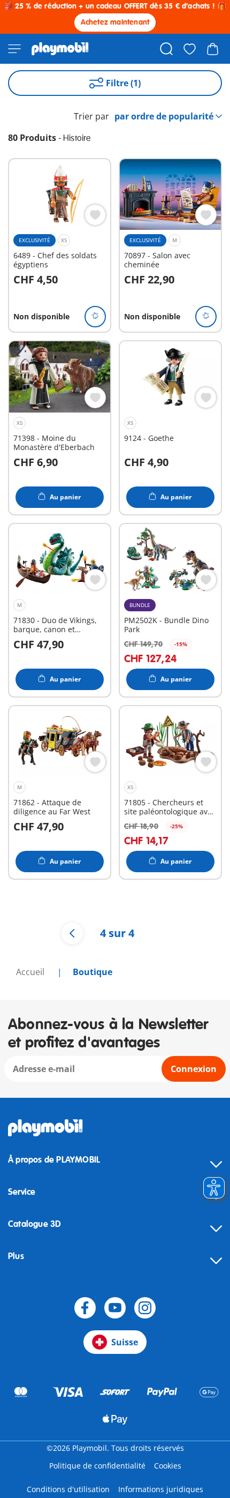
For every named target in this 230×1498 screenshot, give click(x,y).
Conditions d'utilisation (68, 1489)
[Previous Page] (72, 933)
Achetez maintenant (115, 22)
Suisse (124, 1342)
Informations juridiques (160, 1489)
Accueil (31, 972)
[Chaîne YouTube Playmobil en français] (115, 1308)
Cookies (167, 1465)
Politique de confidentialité (97, 1465)
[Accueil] (60, 48)
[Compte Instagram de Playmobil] (145, 1308)
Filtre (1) (123, 83)
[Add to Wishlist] (95, 215)
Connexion (194, 1069)
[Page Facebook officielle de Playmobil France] (85, 1308)
